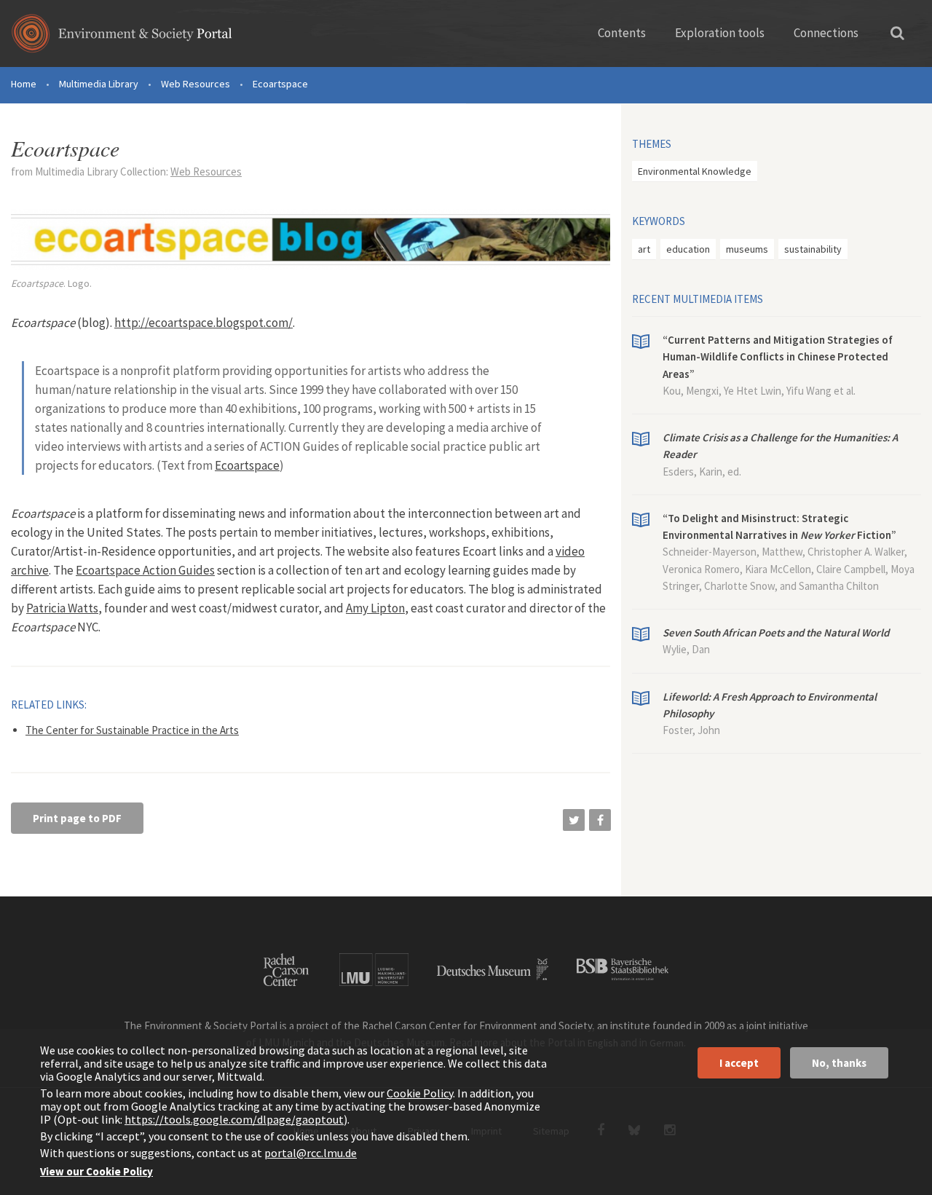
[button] (574, 820)
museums (747, 249)
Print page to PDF (77, 818)
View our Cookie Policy (96, 1171)
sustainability (813, 249)
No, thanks (839, 1063)
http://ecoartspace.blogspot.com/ (203, 323)
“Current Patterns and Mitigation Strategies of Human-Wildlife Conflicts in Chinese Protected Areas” (778, 357)
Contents (622, 33)
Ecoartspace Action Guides (145, 570)
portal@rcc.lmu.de (310, 1152)
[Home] (122, 38)
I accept (739, 1063)
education (688, 249)
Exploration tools (720, 33)
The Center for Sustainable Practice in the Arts (132, 730)
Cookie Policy (420, 1093)
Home (23, 83)
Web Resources (195, 83)
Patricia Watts (62, 608)
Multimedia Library (98, 83)
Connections (826, 33)
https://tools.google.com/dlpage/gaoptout (234, 1119)
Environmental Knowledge (694, 171)
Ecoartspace (247, 465)
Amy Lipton (375, 608)
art (644, 249)
